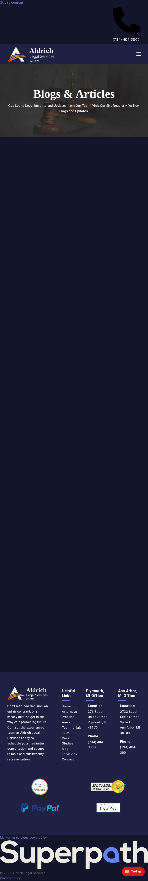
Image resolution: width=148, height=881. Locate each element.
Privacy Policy (10, 878)
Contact (68, 759)
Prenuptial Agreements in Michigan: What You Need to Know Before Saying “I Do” (33, 347)
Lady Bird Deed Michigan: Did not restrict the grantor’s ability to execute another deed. (38, 550)
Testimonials (72, 727)
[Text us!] (133, 873)
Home (66, 706)
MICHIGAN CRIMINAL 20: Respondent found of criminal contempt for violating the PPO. (36, 622)
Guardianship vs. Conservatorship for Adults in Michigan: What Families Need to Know (39, 417)
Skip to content (11, 2)
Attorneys (69, 712)
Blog (65, 749)
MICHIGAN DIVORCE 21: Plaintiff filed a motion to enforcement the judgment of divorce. (108, 479)
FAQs (66, 733)
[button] (138, 54)
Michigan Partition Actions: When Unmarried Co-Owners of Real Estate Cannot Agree (108, 278)
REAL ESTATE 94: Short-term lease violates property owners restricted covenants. (106, 622)
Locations (69, 754)
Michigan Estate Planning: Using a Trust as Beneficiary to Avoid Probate (108, 347)
